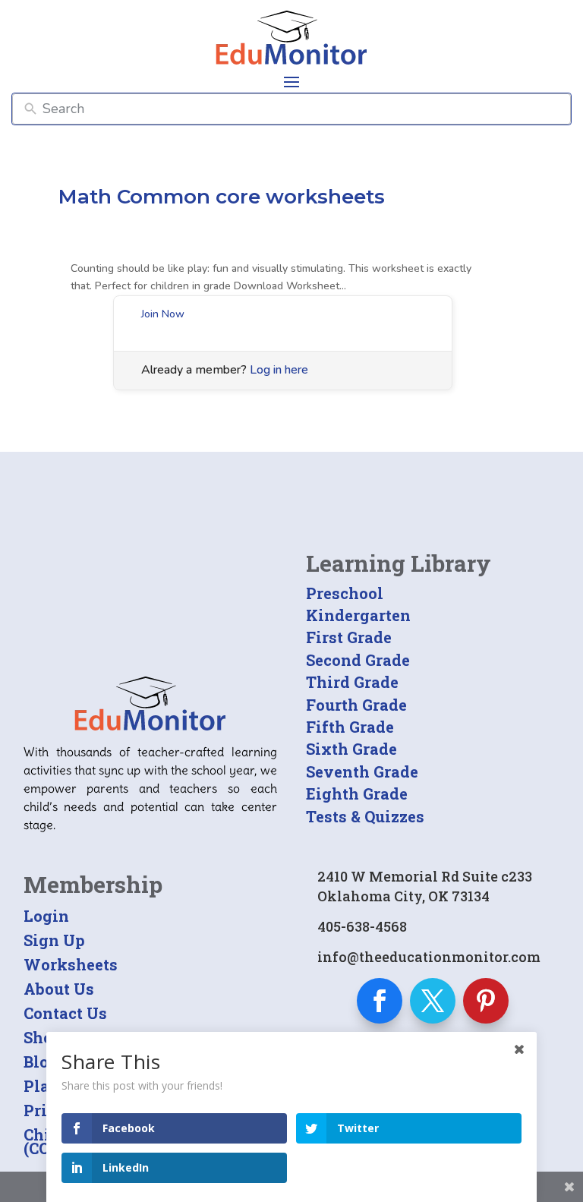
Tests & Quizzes (365, 816)
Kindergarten (358, 615)
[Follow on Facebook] (379, 1001)
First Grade (349, 637)
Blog (41, 1061)
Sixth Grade (351, 749)
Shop (43, 1037)
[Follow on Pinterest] (486, 1001)
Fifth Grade (350, 727)
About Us (59, 989)
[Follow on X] (432, 1001)
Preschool (344, 593)
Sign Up (54, 940)
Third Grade (352, 682)
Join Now (162, 314)
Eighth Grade (357, 793)
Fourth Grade (356, 705)
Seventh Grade (362, 771)
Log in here (279, 369)
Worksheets (71, 964)
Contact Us (65, 1013)
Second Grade (358, 660)
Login (46, 916)
